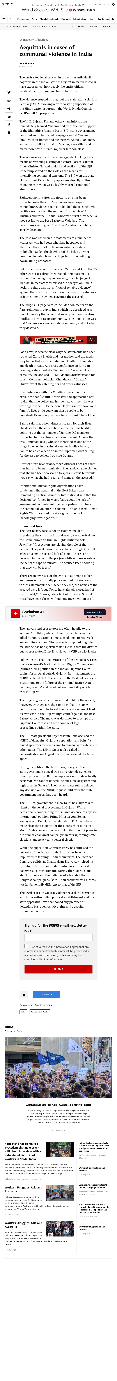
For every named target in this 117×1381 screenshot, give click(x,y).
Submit (58, 969)
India (23, 1012)
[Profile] (113, 5)
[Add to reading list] (9, 133)
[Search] (113, 20)
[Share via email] (9, 116)
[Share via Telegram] (9, 108)
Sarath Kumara (27, 63)
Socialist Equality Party (44, 26)
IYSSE (63, 26)
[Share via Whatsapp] (9, 100)
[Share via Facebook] (9, 84)
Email (27, 931)
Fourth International (17, 26)
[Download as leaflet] (9, 125)
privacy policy (58, 955)
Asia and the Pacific (40, 1012)
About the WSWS (78, 26)
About (106, 4)
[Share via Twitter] (9, 92)
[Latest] (11, 20)
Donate (106, 26)
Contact (98, 4)
